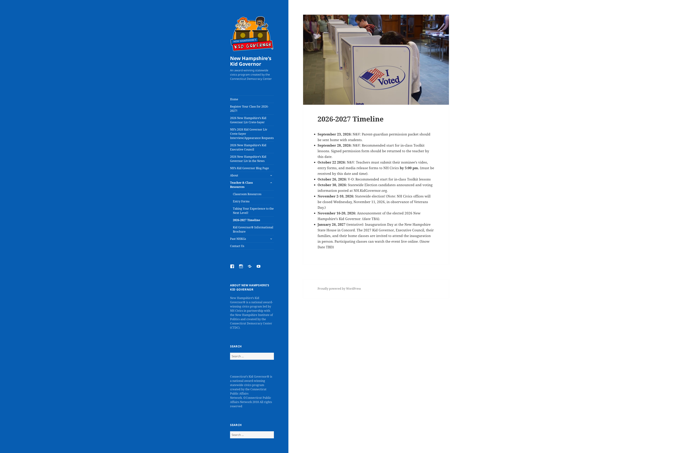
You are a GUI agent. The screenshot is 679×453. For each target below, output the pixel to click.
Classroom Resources (247, 194)
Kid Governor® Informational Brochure (253, 229)
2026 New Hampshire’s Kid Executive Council (248, 147)
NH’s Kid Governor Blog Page (249, 168)
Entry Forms (241, 201)
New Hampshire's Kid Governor (250, 61)
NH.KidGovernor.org (370, 190)
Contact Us (237, 246)
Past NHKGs (238, 239)
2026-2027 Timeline (246, 220)
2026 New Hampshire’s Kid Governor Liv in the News (248, 159)
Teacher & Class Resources (241, 185)
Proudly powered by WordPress (339, 289)
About (234, 175)
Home (234, 99)
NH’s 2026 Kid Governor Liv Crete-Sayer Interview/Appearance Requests (252, 134)
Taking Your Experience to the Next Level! (253, 211)
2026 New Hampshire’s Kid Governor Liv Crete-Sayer (248, 120)
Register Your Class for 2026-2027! (249, 109)
